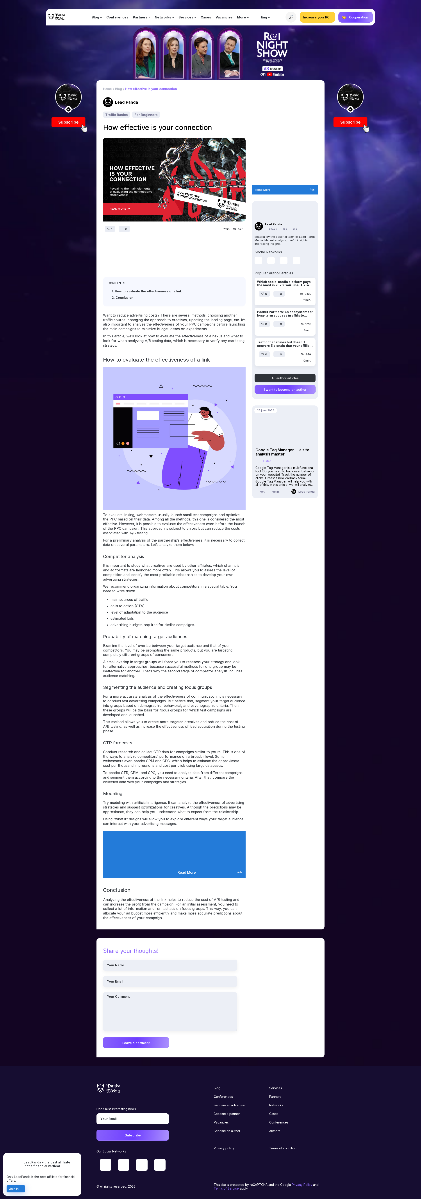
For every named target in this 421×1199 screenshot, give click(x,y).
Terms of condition (282, 1148)
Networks (163, 17)
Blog (95, 17)
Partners (140, 17)
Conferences (117, 17)
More (241, 17)
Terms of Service (226, 1188)
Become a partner (227, 1114)
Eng (264, 17)
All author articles (285, 378)
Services (185, 17)
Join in (14, 1189)
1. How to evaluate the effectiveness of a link (147, 291)
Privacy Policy (302, 1184)
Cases (206, 17)
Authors (274, 1131)
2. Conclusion (122, 297)
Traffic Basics (116, 115)
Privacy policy (224, 1148)
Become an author (227, 1131)
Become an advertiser (230, 1105)
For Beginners (146, 115)
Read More (187, 872)
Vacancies (224, 17)
